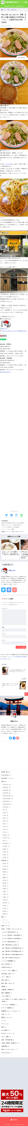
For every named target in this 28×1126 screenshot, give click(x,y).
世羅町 (5, 849)
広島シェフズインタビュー (9, 1049)
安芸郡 (5, 851)
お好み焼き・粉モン (7, 973)
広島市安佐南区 (8, 798)
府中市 (5, 823)
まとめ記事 (5, 1030)
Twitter (3, 592)
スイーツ (4, 1023)
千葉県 (5, 908)
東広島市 (6, 835)
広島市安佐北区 (8, 795)
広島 (22, 523)
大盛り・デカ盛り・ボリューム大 (11, 929)
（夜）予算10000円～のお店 (10, 945)
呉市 (5, 809)
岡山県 (5, 863)
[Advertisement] (14, 442)
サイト (3, 640)
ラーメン (8, 531)
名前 (3, 627)
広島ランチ (4, 525)
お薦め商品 (5, 1046)
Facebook (9, 592)
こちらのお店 (8, 164)
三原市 (5, 815)
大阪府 (5, 894)
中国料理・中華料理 (7, 989)
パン (3, 1020)
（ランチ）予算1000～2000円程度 (10, 527)
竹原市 (5, 812)
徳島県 (5, 883)
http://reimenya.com (5, 372)
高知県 (5, 886)
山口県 (5, 866)
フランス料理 (5, 996)
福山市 (5, 821)
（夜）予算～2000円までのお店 (10, 957)
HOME (14, 1120)
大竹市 (5, 832)
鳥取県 (5, 872)
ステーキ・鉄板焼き (7, 1007)
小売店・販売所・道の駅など (10, 1043)
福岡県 (5, 888)
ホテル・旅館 (5, 1036)
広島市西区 (7, 790)
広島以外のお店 (20, 6)
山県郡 (5, 857)
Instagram (14, 592)
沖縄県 (5, 914)
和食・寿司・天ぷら (7, 983)
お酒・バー (5, 1014)
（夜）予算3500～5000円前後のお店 (12, 951)
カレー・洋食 (5, 977)
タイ (5, 920)
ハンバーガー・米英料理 (8, 1004)
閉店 (3, 1027)
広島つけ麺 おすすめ (17, 531)
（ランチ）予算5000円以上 (9, 941)
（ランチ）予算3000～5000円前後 (11, 938)
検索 (26, 694)
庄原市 (5, 829)
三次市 (5, 826)
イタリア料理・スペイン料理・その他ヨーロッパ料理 (13, 1000)
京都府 (5, 891)
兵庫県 (5, 897)
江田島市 (6, 846)
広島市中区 (4, 523)
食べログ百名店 (6, 964)
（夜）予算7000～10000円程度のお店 (12, 954)
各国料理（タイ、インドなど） (10, 1011)
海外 (3, 917)
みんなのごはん (6, 1052)
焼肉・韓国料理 (6, 993)
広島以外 (4, 860)
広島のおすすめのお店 (9, 6)
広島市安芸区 (7, 801)
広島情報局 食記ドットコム (15, 2)
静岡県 (5, 911)
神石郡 (5, 854)
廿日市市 (6, 837)
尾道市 (5, 818)
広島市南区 (7, 793)
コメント (5, 608)
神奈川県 (6, 902)
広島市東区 (6, 787)
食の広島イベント (7, 778)
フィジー (6, 922)
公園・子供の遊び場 (7, 1039)
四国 (5, 874)
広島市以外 (6, 807)
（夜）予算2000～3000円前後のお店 (12, 948)
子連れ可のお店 (6, 967)
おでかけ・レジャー (7, 1033)
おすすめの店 (17, 523)
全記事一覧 (10, 523)
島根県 (5, 869)
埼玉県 (5, 905)
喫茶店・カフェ (6, 1017)
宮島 (5, 840)
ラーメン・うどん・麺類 (7, 529)
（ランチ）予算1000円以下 (14, 525)
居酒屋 (4, 986)
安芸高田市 (6, 843)
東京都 (5, 900)
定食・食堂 (5, 980)
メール (3, 633)
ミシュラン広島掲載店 (8, 961)
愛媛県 (5, 877)
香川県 (5, 880)
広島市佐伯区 (7, 804)
